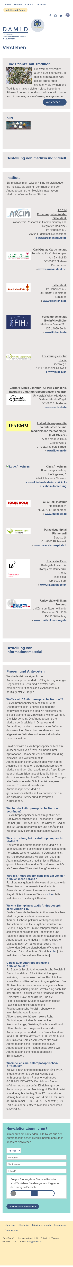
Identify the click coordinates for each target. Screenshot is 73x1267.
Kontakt (29, 4)
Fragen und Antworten (25, 671)
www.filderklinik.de (54, 300)
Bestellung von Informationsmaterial (24, 650)
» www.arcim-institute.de (51, 237)
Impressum (60, 1225)
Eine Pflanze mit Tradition (28, 64)
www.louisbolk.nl (55, 513)
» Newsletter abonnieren (23, 1206)
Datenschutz (11, 1230)
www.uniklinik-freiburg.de (50, 620)
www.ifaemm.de (57, 450)
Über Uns (10, 1225)
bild (9, 118)
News (8, 4)
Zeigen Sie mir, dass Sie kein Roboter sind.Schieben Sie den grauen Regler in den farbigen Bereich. (35, 1183)
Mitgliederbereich (41, 1225)
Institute (13, 178)
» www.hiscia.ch (56, 371)
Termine (41, 4)
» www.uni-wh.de (56, 407)
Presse (18, 4)
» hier (50, 894)
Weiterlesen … (55, 102)
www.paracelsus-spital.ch (50, 545)
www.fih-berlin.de (56, 332)
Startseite (24, 1225)
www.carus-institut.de (52, 269)
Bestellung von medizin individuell (36, 158)
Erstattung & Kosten (15, 10)
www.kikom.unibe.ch (53, 584)
